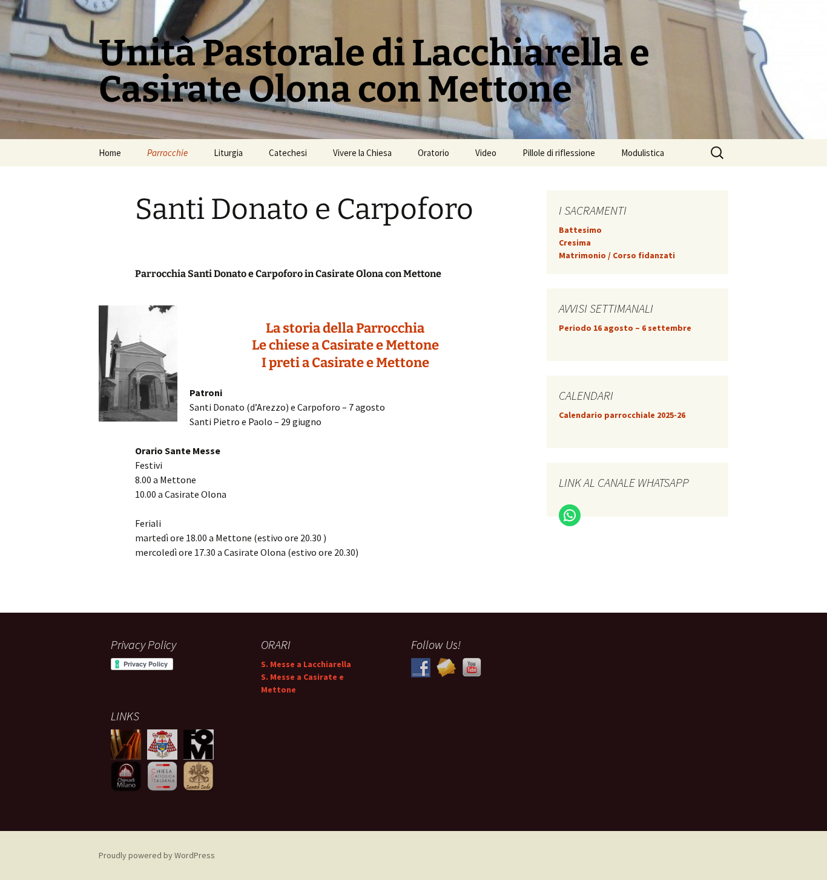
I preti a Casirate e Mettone (345, 362)
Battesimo (580, 229)
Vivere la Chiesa (362, 152)
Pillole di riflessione (558, 152)
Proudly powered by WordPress (157, 855)
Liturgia (228, 152)
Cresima (575, 242)
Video (485, 152)
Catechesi (288, 152)
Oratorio (433, 152)
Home (110, 152)
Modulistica (642, 152)
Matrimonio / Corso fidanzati (617, 255)
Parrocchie (167, 152)
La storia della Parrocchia (345, 328)
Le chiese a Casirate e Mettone (345, 345)
